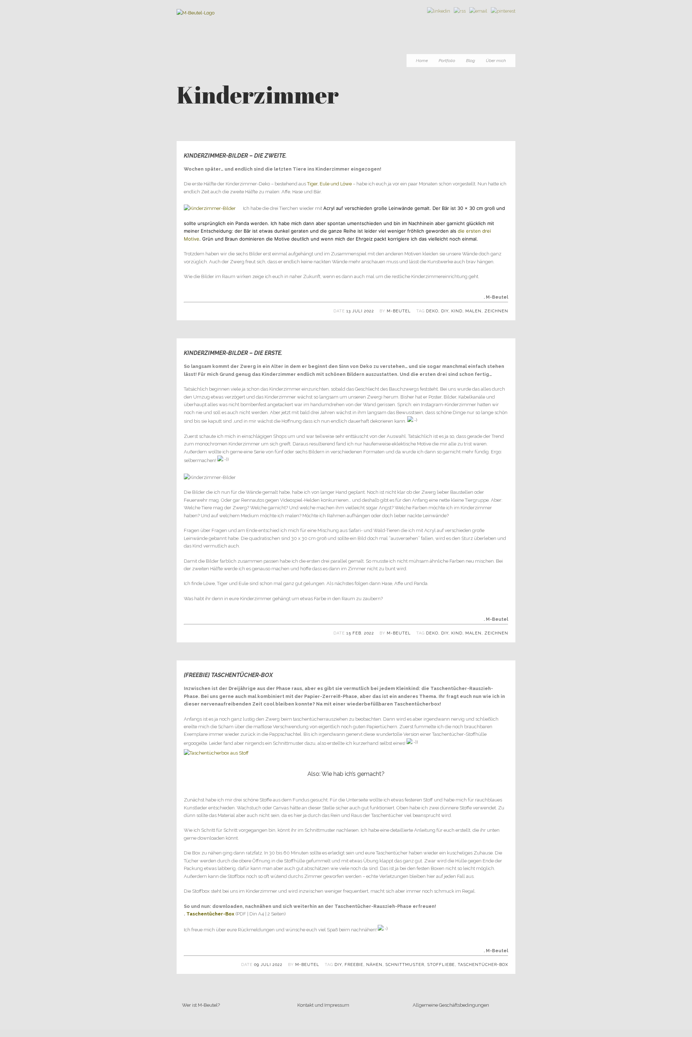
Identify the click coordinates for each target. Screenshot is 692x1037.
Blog (470, 60)
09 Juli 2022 (268, 964)
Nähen (374, 964)
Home (422, 60)
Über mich (496, 60)
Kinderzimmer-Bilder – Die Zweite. (235, 155)
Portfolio (447, 60)
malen (473, 311)
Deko (432, 311)
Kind (456, 311)
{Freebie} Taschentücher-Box (228, 675)
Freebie (354, 964)
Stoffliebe (441, 964)
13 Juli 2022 (360, 311)
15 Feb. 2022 (360, 633)
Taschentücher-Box (210, 914)
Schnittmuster (404, 964)
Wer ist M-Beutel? (201, 1005)
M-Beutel (399, 311)
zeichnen (496, 311)
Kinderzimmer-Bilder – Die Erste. (233, 353)
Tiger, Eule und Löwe (329, 183)
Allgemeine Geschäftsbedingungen (451, 1005)
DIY (444, 311)
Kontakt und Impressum (323, 1005)
